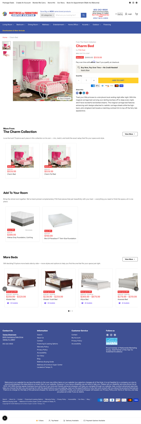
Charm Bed (11, 174)
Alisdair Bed (10, 299)
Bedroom (20, 25)
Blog (38, 359)
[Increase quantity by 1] (94, 80)
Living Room (8, 25)
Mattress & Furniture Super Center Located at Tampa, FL (38, 401)
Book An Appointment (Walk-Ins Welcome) (83, 3)
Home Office (73, 25)
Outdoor (96, 25)
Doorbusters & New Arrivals (14, 31)
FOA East (81, 50)
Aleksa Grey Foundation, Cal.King (20, 237)
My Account (76, 338)
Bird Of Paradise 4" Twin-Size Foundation (60, 238)
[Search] (83, 15)
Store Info (51, 3)
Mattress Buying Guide (45, 362)
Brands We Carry (39, 3)
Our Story (61, 3)
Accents (85, 25)
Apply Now (85, 70)
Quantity (79, 76)
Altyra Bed (84, 299)
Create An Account (23, 3)
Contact (40, 341)
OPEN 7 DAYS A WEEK (100, 18)
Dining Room (33, 25)
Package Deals (8, 3)
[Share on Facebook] (77, 93)
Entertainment (58, 25)
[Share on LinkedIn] (84, 93)
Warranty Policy (43, 347)
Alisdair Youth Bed (50, 299)
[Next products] (136, 289)
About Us (40, 338)
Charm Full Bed (50, 174)
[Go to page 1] (68, 311)
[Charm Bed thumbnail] (6, 45)
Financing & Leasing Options (47, 344)
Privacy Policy (42, 350)
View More (129, 134)
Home (5, 37)
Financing (107, 25)
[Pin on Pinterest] (87, 93)
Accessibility (41, 353)
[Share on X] (80, 93)
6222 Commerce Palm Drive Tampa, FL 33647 (101, 12)
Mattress (45, 25)
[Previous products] (4, 289)
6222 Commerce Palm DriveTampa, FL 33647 (13, 337)
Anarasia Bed (123, 299)
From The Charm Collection (86, 42)
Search (39, 335)
